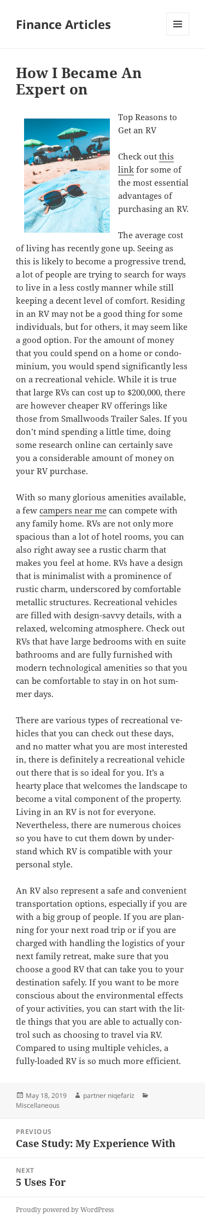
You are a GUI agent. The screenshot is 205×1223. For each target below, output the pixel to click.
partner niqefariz (108, 1095)
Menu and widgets (178, 35)
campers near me (73, 510)
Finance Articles (63, 24)
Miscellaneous (38, 1105)
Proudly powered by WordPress (65, 1209)
